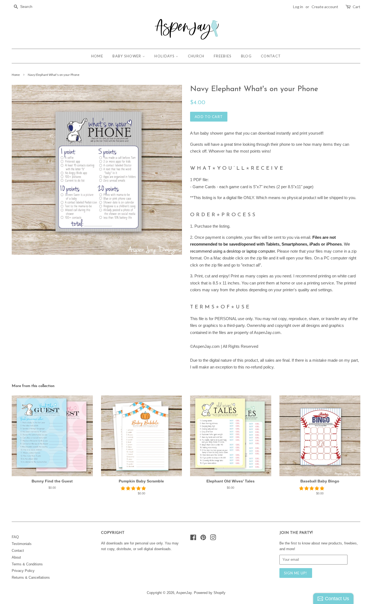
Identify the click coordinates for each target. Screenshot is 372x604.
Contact (18, 551)
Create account (325, 6)
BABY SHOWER (127, 56)
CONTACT (271, 56)
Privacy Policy (23, 571)
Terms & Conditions (27, 564)
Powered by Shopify (209, 593)
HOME (97, 56)
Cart (356, 6)
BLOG (246, 56)
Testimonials (22, 544)
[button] (134, 488)
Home (16, 74)
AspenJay (184, 593)
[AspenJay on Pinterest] (203, 539)
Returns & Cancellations (31, 577)
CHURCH (196, 56)
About (16, 557)
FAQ (15, 537)
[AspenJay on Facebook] (193, 539)
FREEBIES (222, 56)
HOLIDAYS (165, 56)
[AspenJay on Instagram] (213, 539)
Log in (298, 6)
